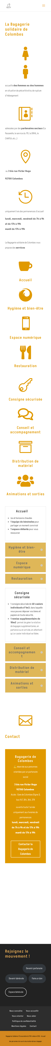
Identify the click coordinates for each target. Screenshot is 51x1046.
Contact (33, 1026)
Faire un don (37, 978)
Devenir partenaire (34, 968)
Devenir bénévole (16, 978)
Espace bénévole (16, 992)
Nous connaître (15, 1011)
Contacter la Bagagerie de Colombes (25, 849)
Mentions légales (18, 1026)
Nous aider (31, 1016)
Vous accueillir (32, 1011)
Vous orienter (17, 1016)
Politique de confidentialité (24, 1021)
